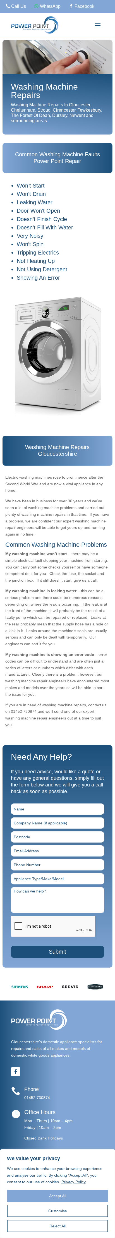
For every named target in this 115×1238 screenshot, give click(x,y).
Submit (57, 952)
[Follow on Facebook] (15, 1071)
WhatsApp (50, 6)
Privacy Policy (73, 1182)
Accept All (57, 1196)
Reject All (57, 1226)
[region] (57, 1193)
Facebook (84, 6)
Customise (57, 1211)
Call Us (18, 6)
